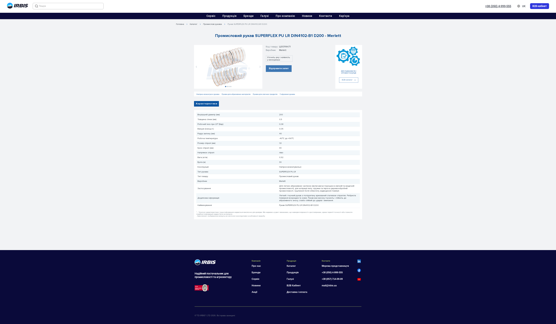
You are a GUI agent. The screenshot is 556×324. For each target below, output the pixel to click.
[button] (196, 67)
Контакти (325, 15)
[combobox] (68, 6)
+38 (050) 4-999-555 (498, 6)
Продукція (229, 15)
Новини (307, 15)
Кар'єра (344, 15)
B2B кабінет (539, 6)
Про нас (256, 266)
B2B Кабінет (294, 285)
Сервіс (210, 15)
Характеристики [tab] (206, 103)
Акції (254, 292)
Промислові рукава (212, 24)
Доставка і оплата (297, 292)
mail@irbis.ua (329, 285)
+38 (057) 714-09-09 (332, 279)
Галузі (264, 15)
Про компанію (285, 15)
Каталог (193, 24)
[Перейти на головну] (17, 6)
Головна (180, 24)
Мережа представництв (335, 266)
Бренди (249, 15)
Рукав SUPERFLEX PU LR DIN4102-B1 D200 (247, 24)
